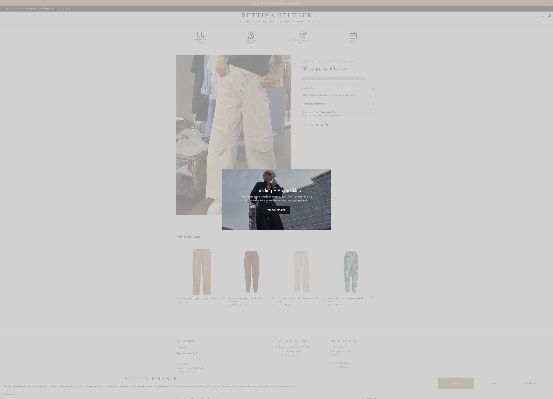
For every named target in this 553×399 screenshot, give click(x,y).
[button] (276, 210)
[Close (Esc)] (325, 174)
